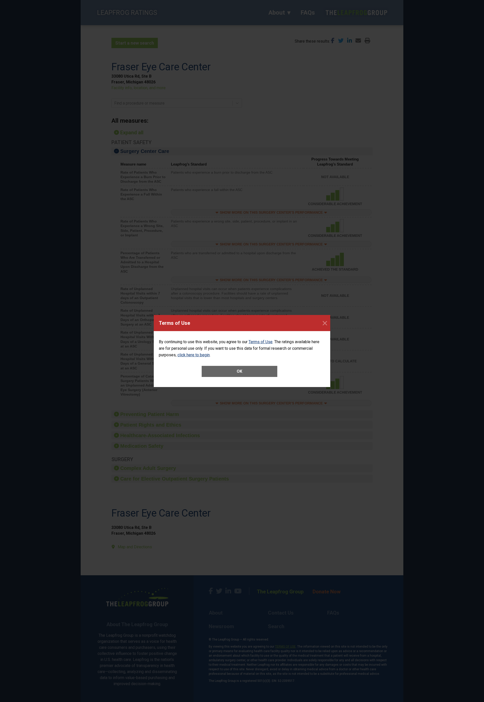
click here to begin (193, 355)
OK (239, 371)
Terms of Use (261, 341)
